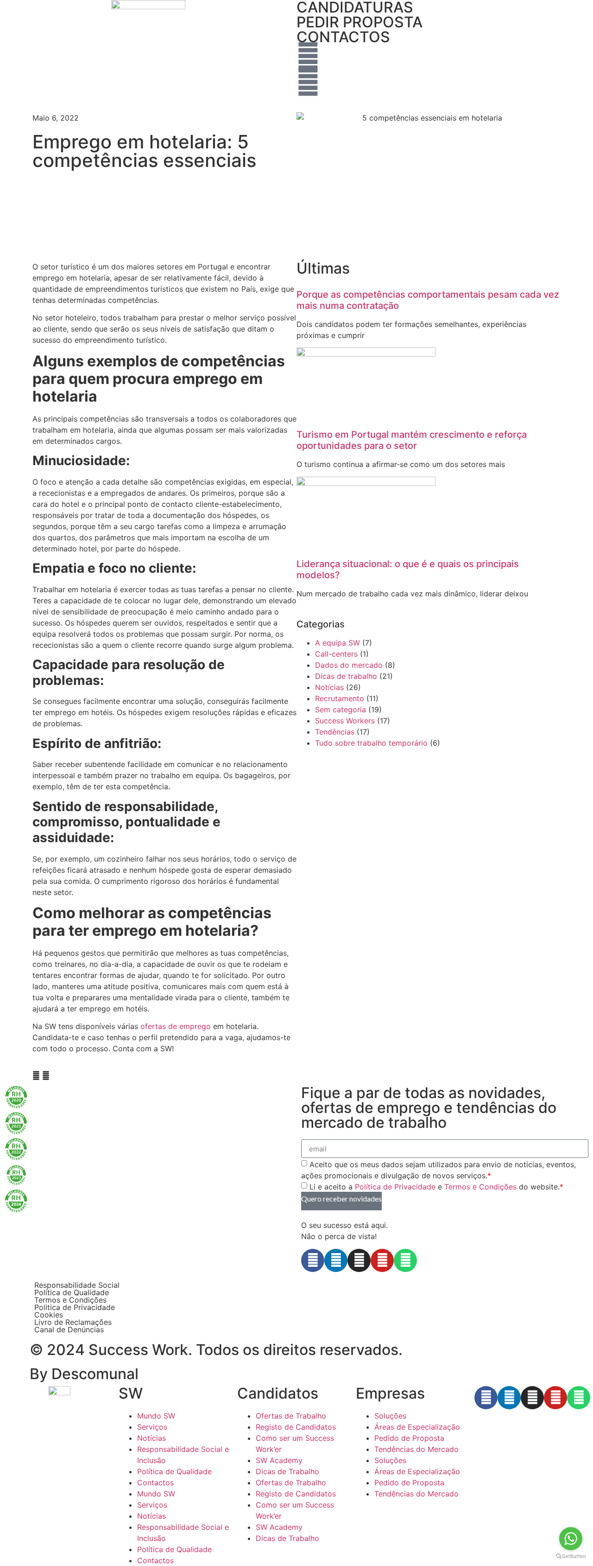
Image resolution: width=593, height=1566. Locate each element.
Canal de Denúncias (69, 1329)
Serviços (152, 1427)
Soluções (390, 1415)
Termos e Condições (480, 1186)
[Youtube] (382, 1260)
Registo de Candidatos (296, 1427)
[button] (36, 1075)
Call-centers (336, 653)
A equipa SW (337, 642)
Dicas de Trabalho (287, 1471)
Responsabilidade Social (77, 1285)
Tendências (334, 731)
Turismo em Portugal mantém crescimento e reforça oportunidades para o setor (411, 440)
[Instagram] (359, 1260)
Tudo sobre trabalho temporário (371, 743)
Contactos (155, 1482)
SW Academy (279, 1460)
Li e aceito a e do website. (436, 1186)
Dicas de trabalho (346, 676)
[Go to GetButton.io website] (571, 1556)
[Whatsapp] (405, 1260)
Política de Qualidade (71, 1292)
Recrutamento (339, 698)
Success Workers (345, 720)
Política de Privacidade (395, 1186)
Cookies (48, 1314)
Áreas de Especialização (417, 1427)
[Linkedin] (335, 1260)
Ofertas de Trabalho (291, 1415)
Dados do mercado (349, 665)
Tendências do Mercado (416, 1449)
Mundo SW (156, 1415)
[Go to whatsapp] (570, 1538)
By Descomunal (84, 1374)
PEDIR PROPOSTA (359, 22)
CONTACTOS (343, 37)
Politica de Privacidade (74, 1307)
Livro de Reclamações (73, 1322)
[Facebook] (312, 1260)
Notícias (329, 687)
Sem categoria (340, 709)
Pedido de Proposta (409, 1438)
